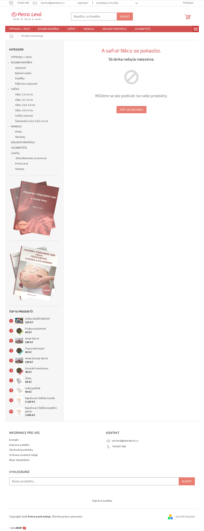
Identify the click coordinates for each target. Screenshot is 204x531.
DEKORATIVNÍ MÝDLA (23, 142)
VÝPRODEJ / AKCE (21, 57)
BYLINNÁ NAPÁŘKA (21, 63)
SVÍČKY (15, 89)
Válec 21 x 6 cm (24, 100)
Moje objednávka (19, 460)
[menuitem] (19, 29)
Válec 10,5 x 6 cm (25, 105)
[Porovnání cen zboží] (18, 528)
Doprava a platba (107, 3)
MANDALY (16, 127)
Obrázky (20, 137)
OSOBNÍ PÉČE (19, 148)
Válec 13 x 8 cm (24, 95)
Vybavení (20, 68)
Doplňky (20, 78)
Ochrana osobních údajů (23, 455)
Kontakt (83, 3)
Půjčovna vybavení (26, 84)
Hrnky (18, 132)
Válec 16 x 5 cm (24, 110)
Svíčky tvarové (24, 116)
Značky (15, 153)
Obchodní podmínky (21, 450)
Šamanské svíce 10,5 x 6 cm (31, 121)
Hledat (125, 16)
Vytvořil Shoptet (185, 517)
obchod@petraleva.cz (125, 441)
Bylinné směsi (23, 73)
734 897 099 (119, 447)
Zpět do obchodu (131, 109)
